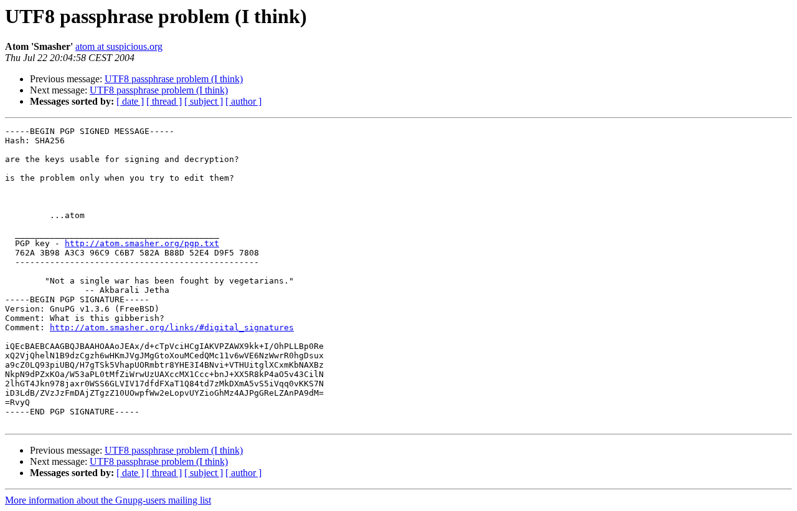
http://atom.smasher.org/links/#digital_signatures (172, 327)
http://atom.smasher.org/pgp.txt (142, 243)
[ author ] (243, 101)
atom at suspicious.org (119, 46)
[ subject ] (203, 101)
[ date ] (130, 101)
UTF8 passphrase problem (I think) (174, 79)
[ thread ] (164, 101)
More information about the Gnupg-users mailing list (108, 500)
